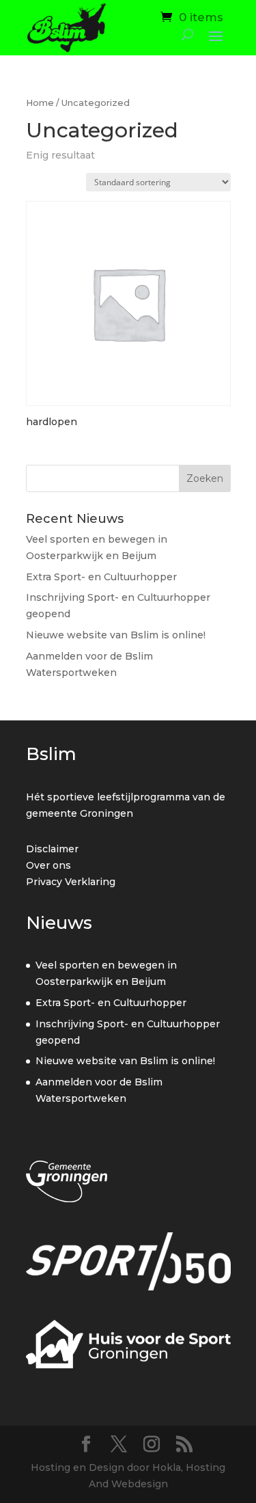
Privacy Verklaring (70, 882)
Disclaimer (52, 849)
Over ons (48, 865)
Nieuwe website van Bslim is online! (115, 635)
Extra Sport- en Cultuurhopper (101, 577)
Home (40, 103)
